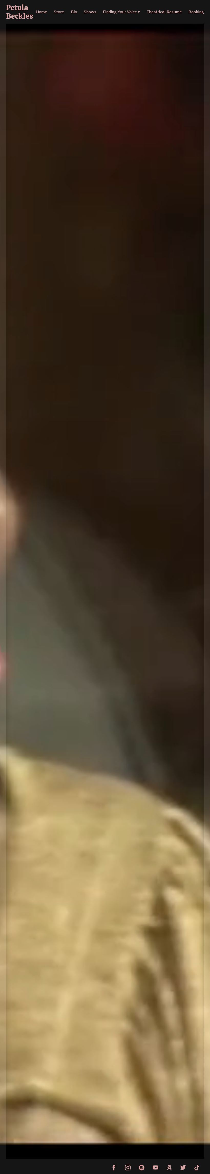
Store (59, 11)
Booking (196, 11)
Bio (74, 11)
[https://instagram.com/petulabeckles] (128, 1167)
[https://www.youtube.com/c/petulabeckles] (155, 1167)
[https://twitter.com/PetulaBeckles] (183, 1167)
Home (41, 11)
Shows (90, 11)
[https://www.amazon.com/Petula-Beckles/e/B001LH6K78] (169, 1167)
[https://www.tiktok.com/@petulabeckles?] (197, 1167)
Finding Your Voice (120, 11)
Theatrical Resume (164, 11)
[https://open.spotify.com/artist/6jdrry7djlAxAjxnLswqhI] (141, 1167)
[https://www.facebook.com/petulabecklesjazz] (114, 1167)
